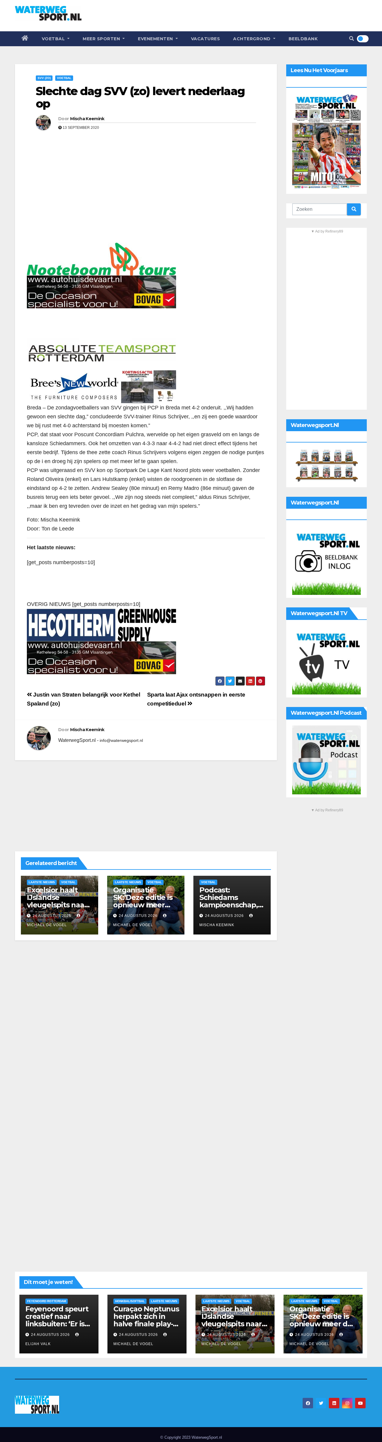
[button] (351, 38)
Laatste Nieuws (42, 882)
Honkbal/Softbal (130, 1301)
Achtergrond (252, 38)
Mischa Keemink (87, 118)
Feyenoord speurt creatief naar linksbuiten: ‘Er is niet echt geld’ (56, 1320)
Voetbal (54, 38)
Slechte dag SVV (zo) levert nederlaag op (140, 97)
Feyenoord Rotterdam (46, 1301)
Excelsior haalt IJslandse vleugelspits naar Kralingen (57, 901)
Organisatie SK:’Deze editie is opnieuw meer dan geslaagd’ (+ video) (142, 905)
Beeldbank (303, 38)
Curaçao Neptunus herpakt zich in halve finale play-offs (146, 1320)
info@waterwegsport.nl (121, 740)
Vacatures (205, 38)
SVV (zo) (44, 78)
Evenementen (156, 38)
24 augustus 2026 (52, 916)
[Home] (25, 38)
